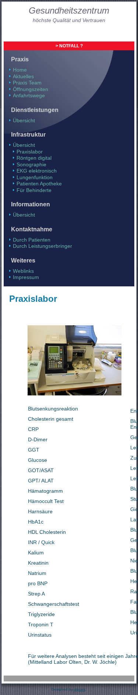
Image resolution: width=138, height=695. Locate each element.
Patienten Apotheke (39, 184)
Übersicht (24, 120)
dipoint (79, 689)
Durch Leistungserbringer (42, 246)
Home (20, 70)
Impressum (26, 277)
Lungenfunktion (35, 177)
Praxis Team (27, 83)
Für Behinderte (34, 190)
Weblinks (23, 271)
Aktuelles (23, 76)
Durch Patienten (31, 240)
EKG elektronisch (37, 171)
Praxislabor (30, 152)
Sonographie (31, 164)
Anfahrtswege (29, 95)
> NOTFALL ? (69, 45)
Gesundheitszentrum (69, 10)
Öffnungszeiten (30, 89)
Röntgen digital (34, 158)
